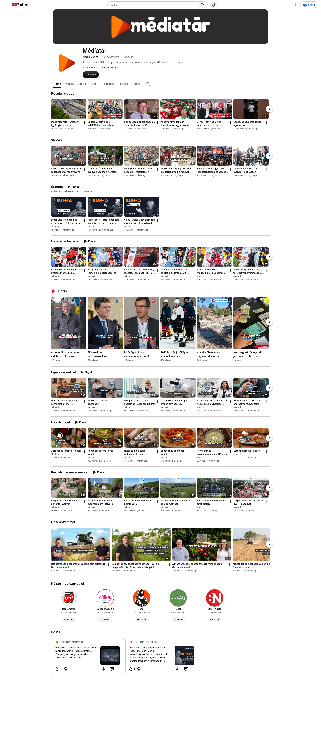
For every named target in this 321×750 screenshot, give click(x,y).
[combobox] (153, 5)
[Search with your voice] (213, 4)
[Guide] (6, 5)
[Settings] (296, 5)
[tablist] (160, 84)
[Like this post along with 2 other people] (131, 669)
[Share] (103, 669)
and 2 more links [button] (110, 67)
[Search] (202, 4)
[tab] (57, 84)
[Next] (269, 109)
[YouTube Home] (19, 4)
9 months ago (78, 642)
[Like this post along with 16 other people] (56, 669)
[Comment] (112, 669)
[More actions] (84, 122)
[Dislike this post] (65, 669)
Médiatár (55, 226)
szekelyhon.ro (92, 67)
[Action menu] (118, 669)
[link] (87, 656)
